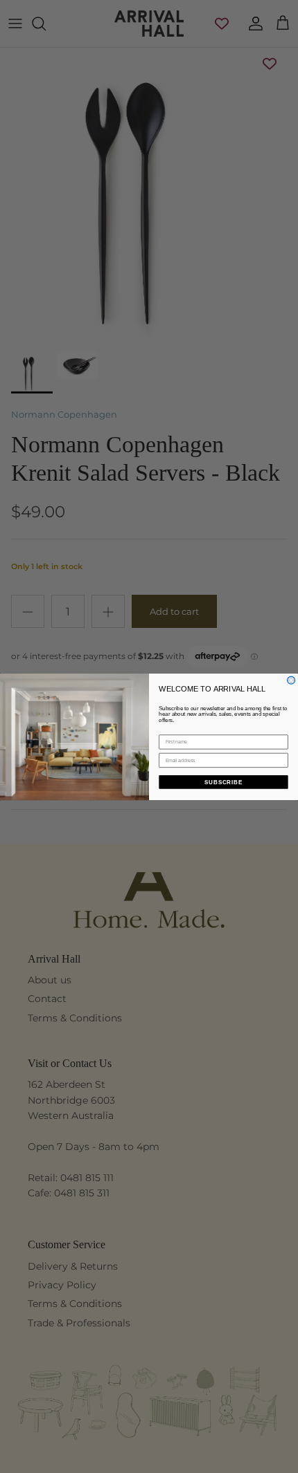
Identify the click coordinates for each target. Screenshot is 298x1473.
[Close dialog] (291, 680)
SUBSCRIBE (223, 782)
